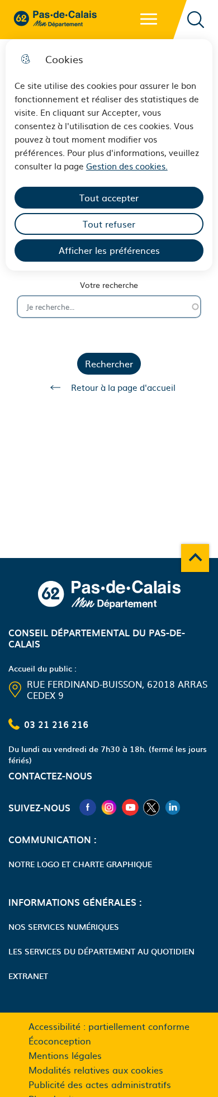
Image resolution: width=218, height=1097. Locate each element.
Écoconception (60, 1040)
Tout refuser (109, 223)
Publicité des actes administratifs (100, 1084)
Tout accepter (109, 197)
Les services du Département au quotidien (101, 951)
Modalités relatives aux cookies (96, 1070)
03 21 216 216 (56, 724)
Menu (149, 19)
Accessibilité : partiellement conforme (109, 1026)
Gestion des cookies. (127, 165)
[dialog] (109, 155)
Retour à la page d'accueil (123, 387)
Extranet (28, 975)
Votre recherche (109, 285)
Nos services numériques (63, 926)
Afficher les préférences (109, 250)
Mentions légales (65, 1055)
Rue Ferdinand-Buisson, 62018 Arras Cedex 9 (117, 689)
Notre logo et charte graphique (80, 863)
